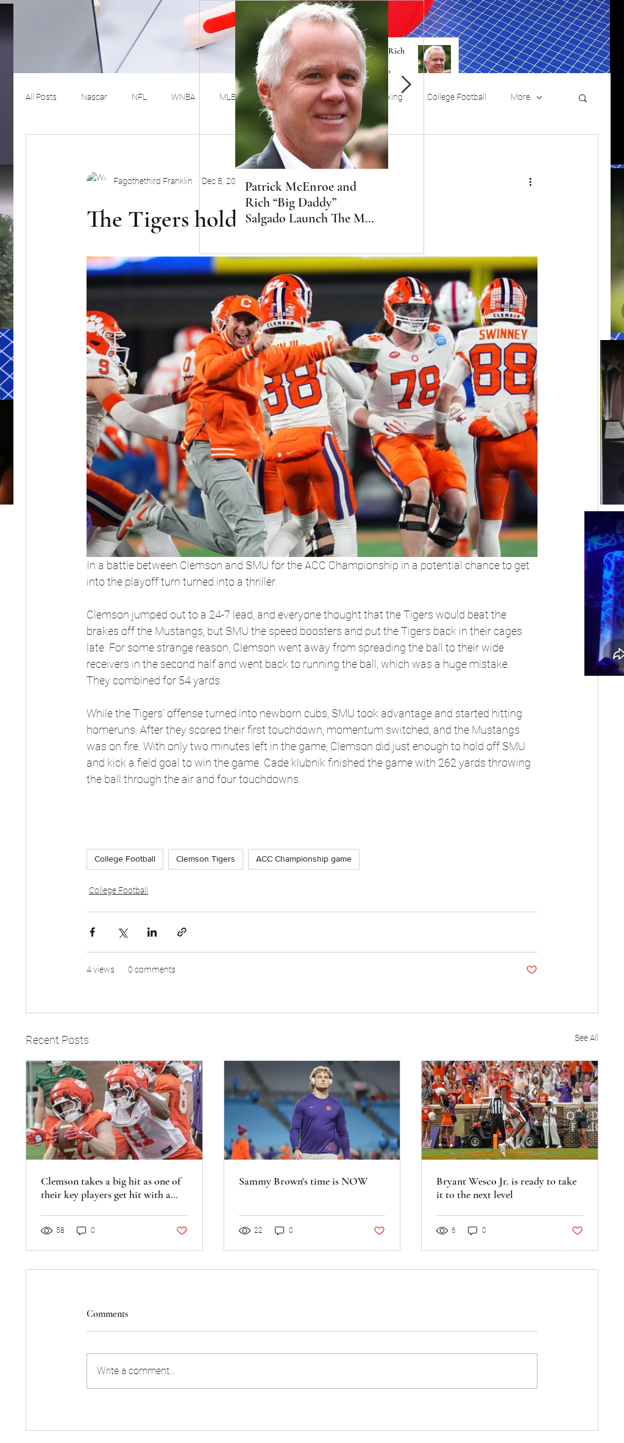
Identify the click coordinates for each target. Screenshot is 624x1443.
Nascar (94, 97)
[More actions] (530, 181)
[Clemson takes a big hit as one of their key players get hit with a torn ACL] (114, 1110)
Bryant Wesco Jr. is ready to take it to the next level (506, 1187)
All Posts (41, 97)
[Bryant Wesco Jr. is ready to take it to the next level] (510, 1110)
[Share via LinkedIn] (152, 932)
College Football (456, 97)
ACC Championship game (304, 858)
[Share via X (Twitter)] (122, 932)
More (520, 97)
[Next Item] (405, 85)
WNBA (183, 97)
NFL (139, 97)
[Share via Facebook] (92, 932)
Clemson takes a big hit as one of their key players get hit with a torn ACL (110, 1187)
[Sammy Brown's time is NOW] (312, 1110)
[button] (583, 97)
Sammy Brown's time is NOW (303, 1181)
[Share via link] (182, 932)
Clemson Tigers (205, 858)
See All (586, 1038)
